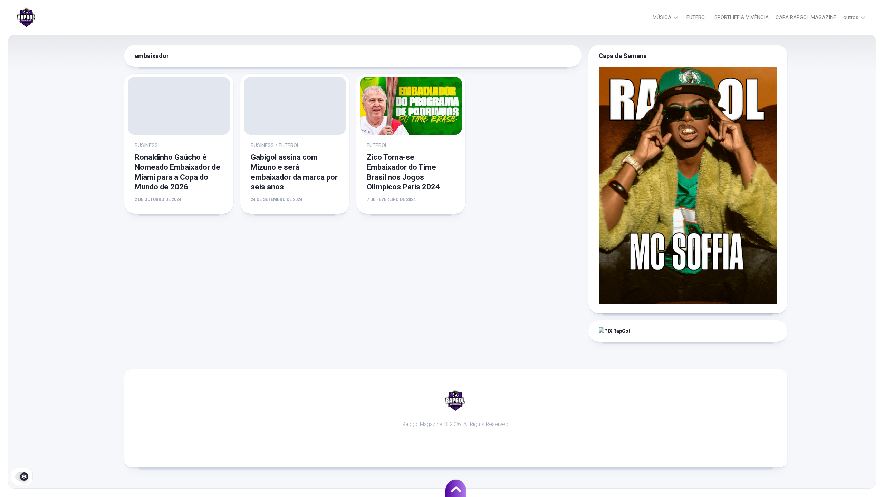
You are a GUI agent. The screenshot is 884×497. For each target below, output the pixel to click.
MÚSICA (662, 17)
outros (850, 17)
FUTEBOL (697, 17)
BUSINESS (146, 145)
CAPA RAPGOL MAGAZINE (806, 17)
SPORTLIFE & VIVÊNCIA (741, 17)
